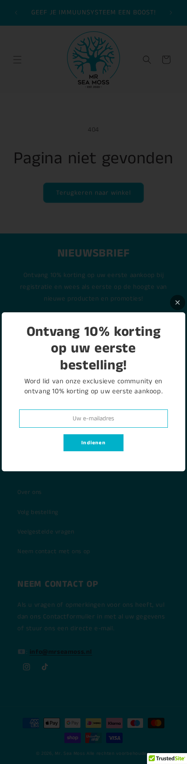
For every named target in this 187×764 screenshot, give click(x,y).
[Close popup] (177, 302)
